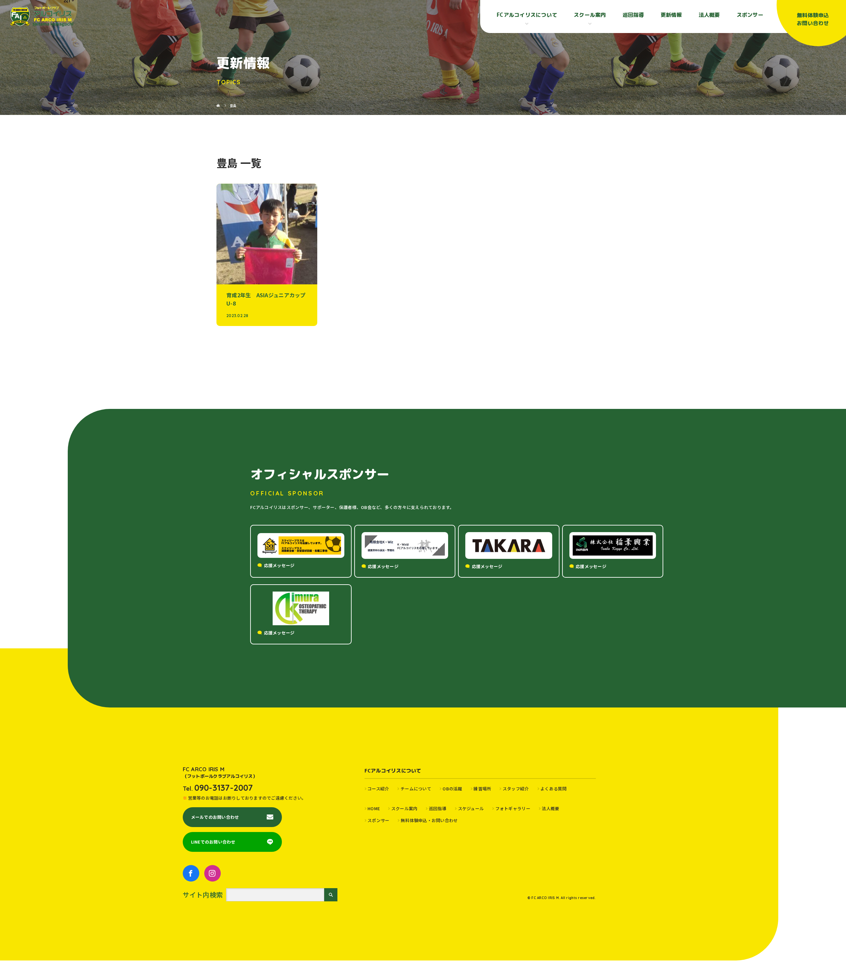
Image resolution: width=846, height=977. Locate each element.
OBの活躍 (452, 788)
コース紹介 (378, 788)
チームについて (416, 788)
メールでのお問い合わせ (215, 817)
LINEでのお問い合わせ (213, 842)
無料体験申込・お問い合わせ (429, 820)
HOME (373, 808)
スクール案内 (404, 808)
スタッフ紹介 (516, 788)
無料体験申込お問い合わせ (813, 19)
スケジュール (471, 808)
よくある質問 (553, 788)
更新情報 (671, 14)
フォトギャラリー (512, 808)
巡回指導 (633, 14)
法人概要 (709, 14)
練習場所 (482, 788)
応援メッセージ (279, 565)
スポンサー (750, 14)
